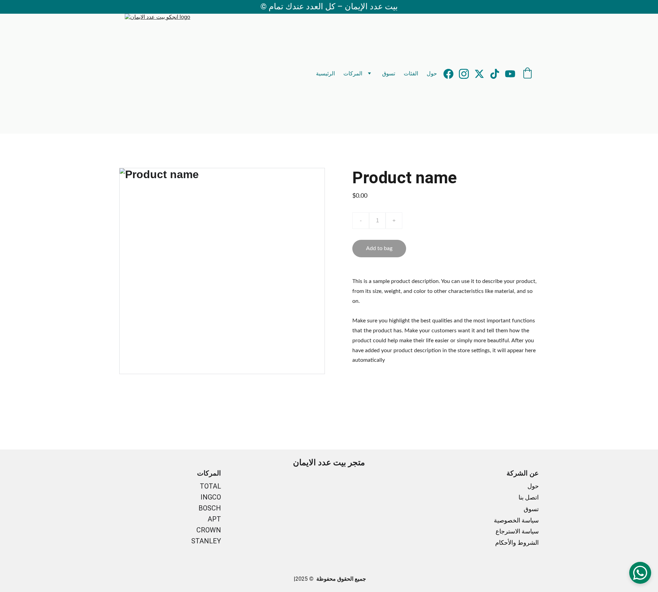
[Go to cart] (527, 73)
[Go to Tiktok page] (497, 74)
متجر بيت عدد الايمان (329, 462)
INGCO (210, 497)
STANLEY (206, 541)
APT (214, 519)
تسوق (388, 73)
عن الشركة (523, 473)
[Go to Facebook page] (451, 74)
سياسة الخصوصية (516, 520)
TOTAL (210, 486)
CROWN (208, 530)
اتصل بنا (528, 497)
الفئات (411, 73)
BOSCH (209, 508)
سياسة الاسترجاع (517, 531)
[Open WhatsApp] (640, 573)
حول (432, 73)
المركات (352, 73)
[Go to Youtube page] (510, 74)
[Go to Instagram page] (466, 74)
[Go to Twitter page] (482, 74)
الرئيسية (325, 73)
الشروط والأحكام (517, 542)
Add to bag (379, 248)
